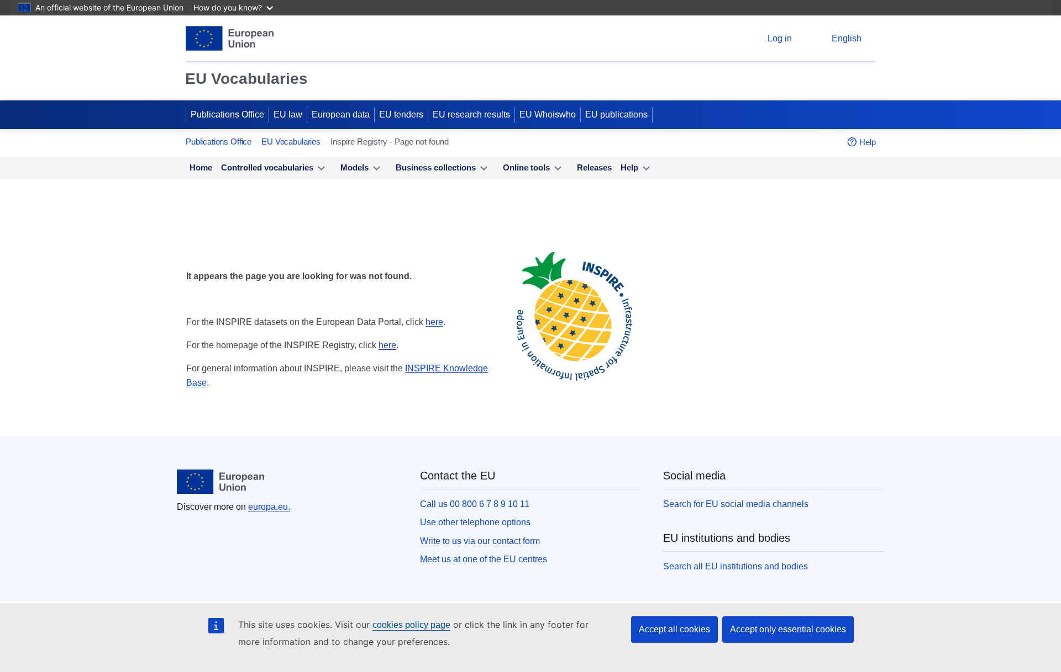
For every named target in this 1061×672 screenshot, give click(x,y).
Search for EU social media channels (735, 504)
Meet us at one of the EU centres (483, 559)
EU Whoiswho (547, 114)
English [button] (847, 38)
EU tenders (401, 114)
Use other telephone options (475, 522)
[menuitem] (201, 168)
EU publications (616, 114)
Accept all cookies (674, 629)
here (434, 322)
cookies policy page (411, 625)
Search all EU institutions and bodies (735, 566)
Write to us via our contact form (480, 541)
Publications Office (227, 114)
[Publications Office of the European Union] (230, 38)
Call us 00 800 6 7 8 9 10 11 (474, 504)
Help (867, 142)
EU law (288, 114)
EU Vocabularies (246, 78)
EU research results (471, 114)
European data (341, 114)
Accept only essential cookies (788, 629)
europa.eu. (269, 506)
